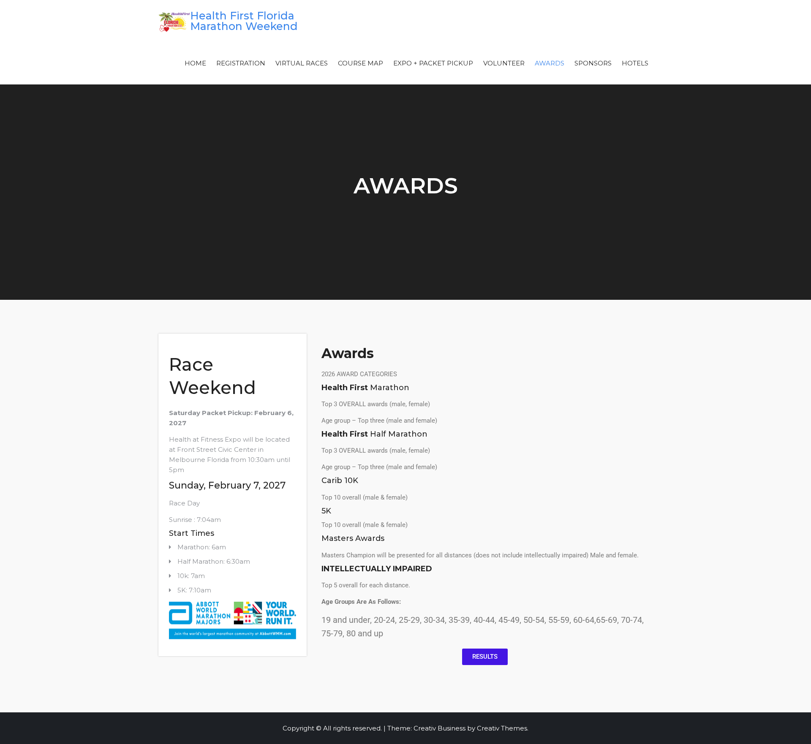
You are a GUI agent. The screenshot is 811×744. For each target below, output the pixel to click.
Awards (549, 63)
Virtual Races (301, 63)
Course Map (360, 63)
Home (195, 63)
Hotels (635, 63)
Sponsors (593, 63)
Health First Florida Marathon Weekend (244, 21)
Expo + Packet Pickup (433, 63)
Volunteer (504, 63)
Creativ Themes (502, 728)
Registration (240, 63)
